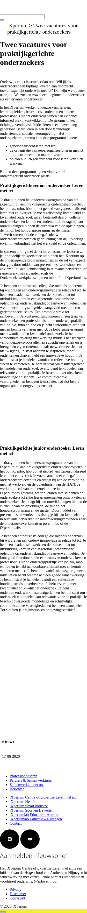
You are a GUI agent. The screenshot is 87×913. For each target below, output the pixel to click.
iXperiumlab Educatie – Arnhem (34, 815)
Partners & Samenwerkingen (31, 780)
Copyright (17, 898)
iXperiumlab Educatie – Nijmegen (36, 819)
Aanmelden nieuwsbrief (33, 855)
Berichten (17, 789)
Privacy (15, 889)
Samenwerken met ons (27, 785)
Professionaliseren (23, 776)
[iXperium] (9, 12)
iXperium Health (22, 802)
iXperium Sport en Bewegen (31, 810)
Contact (16, 823)
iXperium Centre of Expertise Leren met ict (43, 797)
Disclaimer (18, 894)
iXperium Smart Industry (29, 806)
